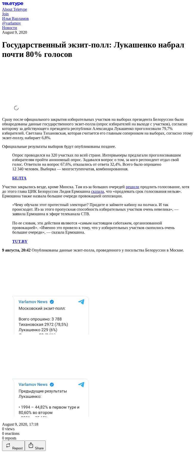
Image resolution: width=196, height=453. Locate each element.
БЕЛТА (19, 178)
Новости (9, 28)
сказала (97, 191)
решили (132, 187)
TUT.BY (20, 241)
